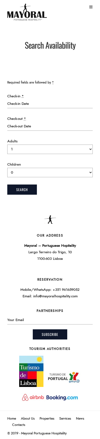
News (80, 418)
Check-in (15, 96)
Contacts (18, 425)
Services (65, 418)
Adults (12, 141)
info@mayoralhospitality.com (55, 296)
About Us (28, 418)
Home (11, 418)
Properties (47, 418)
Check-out (16, 119)
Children (14, 164)
